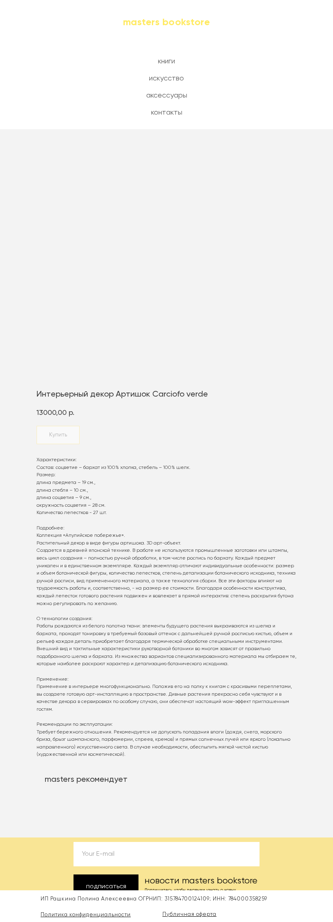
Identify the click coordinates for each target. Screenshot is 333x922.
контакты (166, 112)
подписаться (106, 886)
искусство (166, 78)
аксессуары (166, 95)
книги (166, 61)
